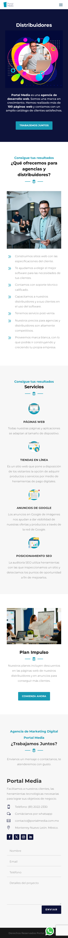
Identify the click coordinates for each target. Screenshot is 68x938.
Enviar (51, 909)
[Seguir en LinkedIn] (30, 837)
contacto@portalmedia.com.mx (37, 820)
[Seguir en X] (16, 837)
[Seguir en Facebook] (9, 837)
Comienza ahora (34, 696)
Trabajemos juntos (34, 125)
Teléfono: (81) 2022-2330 (31, 806)
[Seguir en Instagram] (23, 837)
